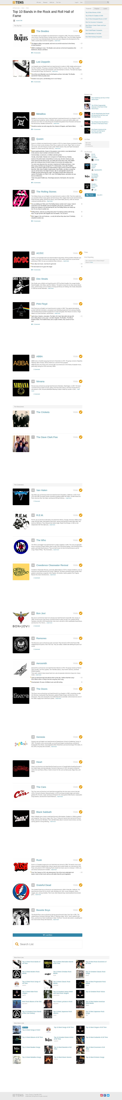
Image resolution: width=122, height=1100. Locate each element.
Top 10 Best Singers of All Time (96, 1027)
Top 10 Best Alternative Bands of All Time (63, 962)
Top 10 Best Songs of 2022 (31, 1030)
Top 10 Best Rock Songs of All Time (31, 982)
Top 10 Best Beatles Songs (31, 1047)
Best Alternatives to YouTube (93, 33)
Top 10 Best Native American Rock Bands (95, 1002)
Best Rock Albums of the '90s (32, 1001)
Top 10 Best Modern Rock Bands (30, 972)
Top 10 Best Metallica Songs (31, 1057)
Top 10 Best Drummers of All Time (95, 1048)
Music (23, 8)
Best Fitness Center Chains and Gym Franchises (96, 26)
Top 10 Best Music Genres (62, 1057)
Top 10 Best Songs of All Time (64, 1027)
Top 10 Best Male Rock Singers (30, 992)
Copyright (36, 1094)
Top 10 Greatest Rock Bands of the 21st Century (31, 1012)
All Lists (39, 2)
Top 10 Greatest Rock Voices (95, 991)
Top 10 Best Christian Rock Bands (62, 972)
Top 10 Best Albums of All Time (32, 1037)
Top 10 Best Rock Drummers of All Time (96, 962)
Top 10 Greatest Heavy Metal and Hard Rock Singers (63, 992)
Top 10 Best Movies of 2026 (93, 12)
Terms (26, 1094)
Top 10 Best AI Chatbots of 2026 (94, 15)
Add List (52, 2)
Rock (27, 8)
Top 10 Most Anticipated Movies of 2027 (96, 19)
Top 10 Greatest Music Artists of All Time (63, 1038)
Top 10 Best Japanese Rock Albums (62, 1012)
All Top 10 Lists (16, 8)
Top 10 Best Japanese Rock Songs (95, 1012)
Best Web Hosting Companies (94, 36)
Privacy (31, 1094)
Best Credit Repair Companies (94, 30)
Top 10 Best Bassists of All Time (62, 1048)
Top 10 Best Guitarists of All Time (97, 1037)
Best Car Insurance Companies (94, 22)
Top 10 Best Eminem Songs (95, 1057)
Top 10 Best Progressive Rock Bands (96, 982)
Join (81, 2)
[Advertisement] (47, 98)
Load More (47, 935)
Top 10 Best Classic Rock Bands (61, 982)
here (91, 262)
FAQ (40, 1094)
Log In (76, 2)
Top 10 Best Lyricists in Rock (62, 1001)
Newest (45, 2)
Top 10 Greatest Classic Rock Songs (95, 972)
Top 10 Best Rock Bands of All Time (31, 962)
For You (58, 2)
